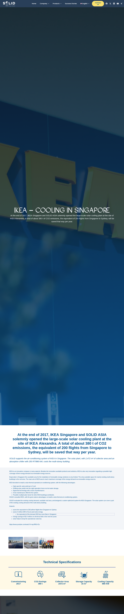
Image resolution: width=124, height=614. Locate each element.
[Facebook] (106, 3)
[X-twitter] (110, 3)
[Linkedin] (114, 3)
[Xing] (121, 3)
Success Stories (71, 4)
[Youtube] (118, 3)
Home (34, 4)
